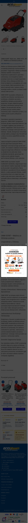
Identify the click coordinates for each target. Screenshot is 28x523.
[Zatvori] (26, 244)
